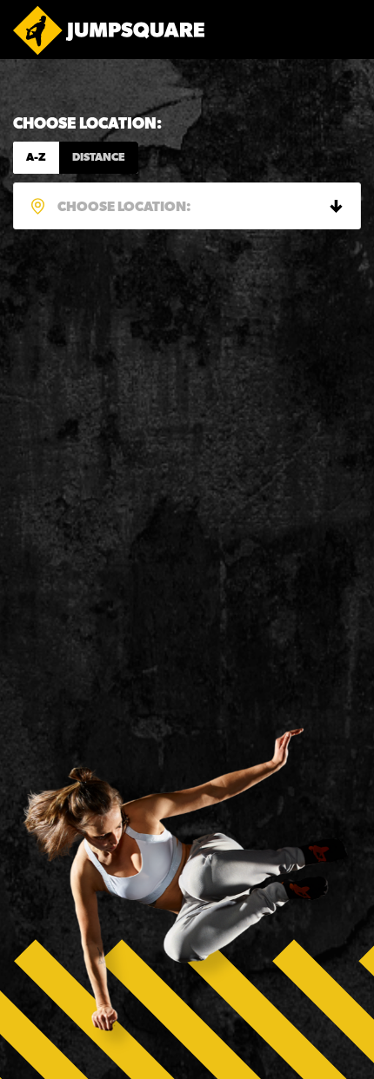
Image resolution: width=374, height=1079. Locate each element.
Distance (98, 157)
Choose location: (87, 125)
